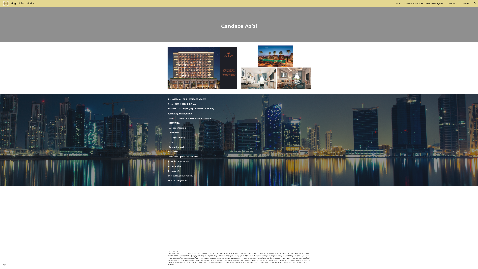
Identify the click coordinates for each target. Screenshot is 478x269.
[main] (239, 24)
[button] (475, 3)
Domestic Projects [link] (412, 3)
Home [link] (397, 3)
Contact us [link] (466, 3)
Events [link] (452, 3)
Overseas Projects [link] (434, 3)
